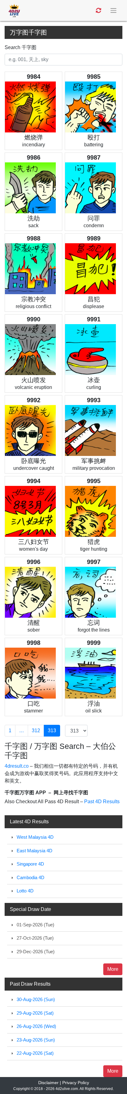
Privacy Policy (75, 1082)
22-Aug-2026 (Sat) (35, 1053)
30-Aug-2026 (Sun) (36, 999)
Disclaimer (48, 1082)
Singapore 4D (30, 863)
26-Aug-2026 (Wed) (36, 1026)
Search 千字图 (20, 47)
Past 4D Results (102, 801)
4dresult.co (17, 766)
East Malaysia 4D (34, 850)
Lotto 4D (25, 890)
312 (36, 730)
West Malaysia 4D (35, 837)
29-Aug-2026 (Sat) (35, 1013)
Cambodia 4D (30, 877)
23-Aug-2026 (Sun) (36, 1039)
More (112, 969)
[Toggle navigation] (114, 11)
